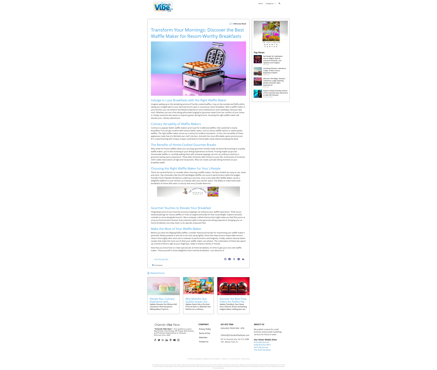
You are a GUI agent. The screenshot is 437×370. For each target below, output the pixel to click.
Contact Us (225, 359)
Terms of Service (235, 359)
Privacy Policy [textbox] (205, 329)
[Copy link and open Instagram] (225, 258)
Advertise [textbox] (203, 337)
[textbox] (163, 13)
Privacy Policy (245, 359)
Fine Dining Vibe (161, 259)
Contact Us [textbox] (203, 342)
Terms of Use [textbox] (204, 333)
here (223, 368)
